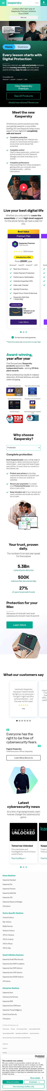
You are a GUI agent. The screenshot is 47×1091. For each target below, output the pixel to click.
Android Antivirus (8, 917)
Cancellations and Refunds (22, 1033)
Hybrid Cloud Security (10, 1014)
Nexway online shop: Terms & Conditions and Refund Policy (16, 1037)
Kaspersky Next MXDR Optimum (13, 977)
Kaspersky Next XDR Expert (12, 1005)
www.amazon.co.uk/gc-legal (32, 342)
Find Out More (17, 858)
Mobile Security (8, 926)
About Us (5, 1048)
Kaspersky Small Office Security (13, 959)
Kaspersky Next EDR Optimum (12, 968)
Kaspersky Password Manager (12, 902)
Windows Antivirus (9, 930)
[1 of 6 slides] (17, 720)
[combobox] (37, 3)
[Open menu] (3, 3)
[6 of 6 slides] (30, 720)
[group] (23, 278)
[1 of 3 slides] (21, 332)
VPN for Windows (8, 935)
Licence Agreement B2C (34, 1029)
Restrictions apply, (13, 342)
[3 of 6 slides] (22, 720)
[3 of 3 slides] (26, 332)
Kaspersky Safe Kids (9, 893)
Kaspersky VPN (7, 897)
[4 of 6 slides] (25, 720)
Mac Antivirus (7, 922)
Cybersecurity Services (10, 997)
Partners (5, 1052)
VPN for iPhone (7, 944)
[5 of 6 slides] (27, 720)
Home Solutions (9, 876)
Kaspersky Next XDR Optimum (12, 972)
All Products (6, 981)
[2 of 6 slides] (19, 720)
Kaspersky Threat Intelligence (12, 1010)
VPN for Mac (7, 948)
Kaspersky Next (8, 992)
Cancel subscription (34, 1033)
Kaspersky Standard (9, 880)
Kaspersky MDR (8, 1001)
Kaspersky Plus (7, 884)
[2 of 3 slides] (23, 332)
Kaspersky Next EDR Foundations (13, 964)
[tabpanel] (23, 491)
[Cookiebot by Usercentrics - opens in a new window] (34, 1056)
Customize (33, 1082)
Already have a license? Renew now (23, 102)
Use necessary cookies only (23, 1086)
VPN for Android (8, 939)
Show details (35, 1078)
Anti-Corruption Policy (22, 1029)
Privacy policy (6, 1029)
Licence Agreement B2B (8, 1033)
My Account (43, 4)
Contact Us (5, 1044)
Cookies (13, 1029)
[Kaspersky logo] (15, 3)
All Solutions (6, 906)
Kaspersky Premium (9, 889)
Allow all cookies (12, 1082)
